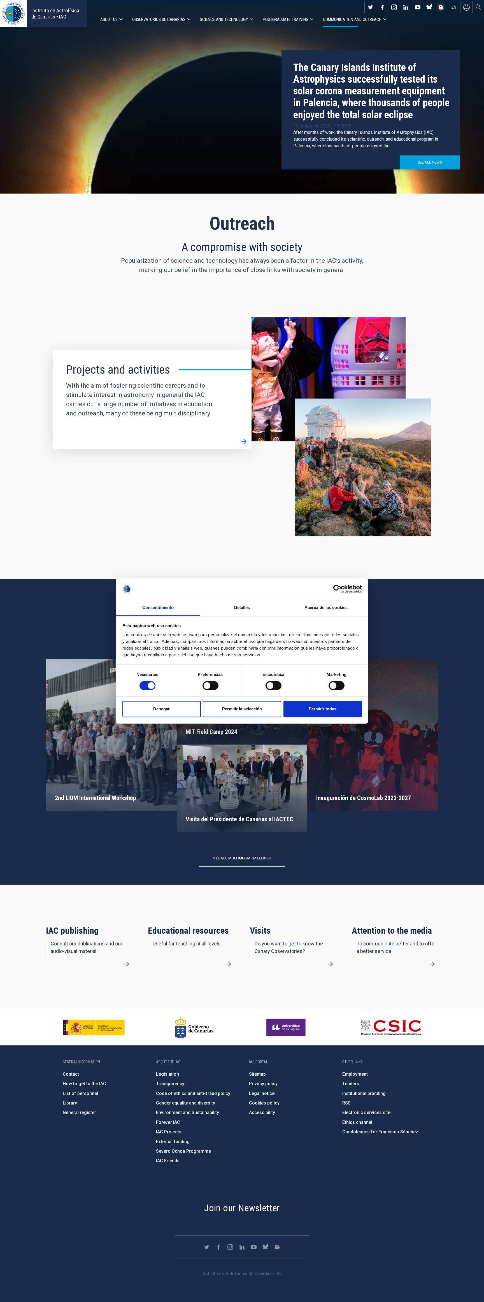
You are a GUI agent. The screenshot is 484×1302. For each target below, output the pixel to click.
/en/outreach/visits (330, 964)
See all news (430, 162)
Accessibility (262, 1112)
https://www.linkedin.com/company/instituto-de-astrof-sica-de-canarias (406, 7)
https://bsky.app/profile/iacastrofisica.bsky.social (429, 7)
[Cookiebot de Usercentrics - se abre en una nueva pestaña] (337, 589)
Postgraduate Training (285, 19)
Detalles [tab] (242, 607)
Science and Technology (224, 19)
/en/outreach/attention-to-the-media (432, 964)
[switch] (210, 685)
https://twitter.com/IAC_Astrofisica (370, 7)
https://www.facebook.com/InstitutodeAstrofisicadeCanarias (382, 7)
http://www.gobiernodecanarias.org (194, 1027)
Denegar (161, 708)
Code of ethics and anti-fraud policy (193, 1093)
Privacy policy (263, 1083)
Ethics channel (357, 1122)
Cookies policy (264, 1103)
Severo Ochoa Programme (183, 1151)
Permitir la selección (242, 708)
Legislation (167, 1074)
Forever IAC (168, 1122)
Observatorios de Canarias (158, 19)
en (454, 7)
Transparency (170, 1083)
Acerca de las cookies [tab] (326, 607)
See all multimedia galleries (242, 858)
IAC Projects (169, 1131)
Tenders (350, 1083)
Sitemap (257, 1074)
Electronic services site (366, 1112)
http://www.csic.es (390, 1027)
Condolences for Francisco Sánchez (380, 1131)
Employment (355, 1074)
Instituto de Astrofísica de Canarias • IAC (55, 14)
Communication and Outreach (352, 19)
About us (109, 19)
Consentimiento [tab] (158, 607)
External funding (173, 1141)
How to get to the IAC (84, 1083)
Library (70, 1103)
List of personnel (80, 1093)
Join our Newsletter (242, 1207)
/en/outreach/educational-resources (228, 964)
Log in (466, 7)
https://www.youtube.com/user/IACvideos (418, 7)
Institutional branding (364, 1093)
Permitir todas (322, 708)
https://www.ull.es (286, 1027)
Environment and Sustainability (187, 1112)
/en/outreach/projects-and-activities (244, 441)
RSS (346, 1103)
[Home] (13, 13)
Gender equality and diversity (185, 1103)
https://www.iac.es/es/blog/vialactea (441, 7)
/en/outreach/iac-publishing (126, 964)
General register (79, 1112)
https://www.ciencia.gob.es (94, 1027)
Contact (71, 1074)
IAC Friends (168, 1160)
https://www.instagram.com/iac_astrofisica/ (394, 7)
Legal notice (261, 1093)
